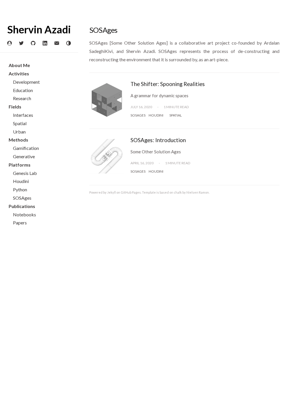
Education (23, 90)
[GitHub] (33, 43)
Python (20, 189)
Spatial (20, 123)
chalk (178, 192)
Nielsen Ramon (197, 192)
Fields (15, 106)
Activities (19, 73)
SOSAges (22, 198)
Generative (24, 156)
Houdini (21, 181)
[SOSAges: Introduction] (106, 173)
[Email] (56, 43)
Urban (19, 131)
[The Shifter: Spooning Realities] (106, 117)
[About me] (9, 43)
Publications (22, 206)
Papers (20, 222)
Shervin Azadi (39, 29)
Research (22, 98)
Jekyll (111, 192)
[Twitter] (21, 43)
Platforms (20, 164)
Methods (18, 139)
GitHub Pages (131, 192)
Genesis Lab (25, 173)
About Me (19, 65)
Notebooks (24, 214)
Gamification (26, 148)
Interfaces (23, 115)
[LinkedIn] (45, 43)
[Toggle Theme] (68, 43)
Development (26, 82)
